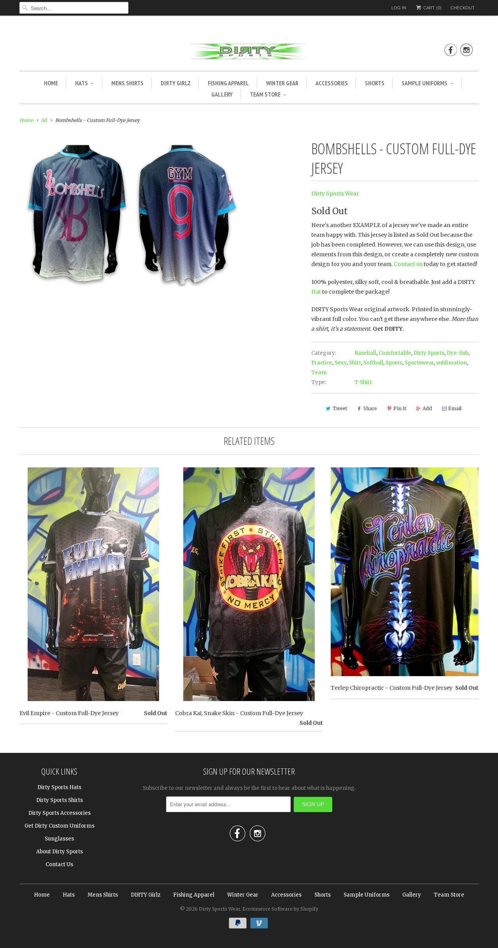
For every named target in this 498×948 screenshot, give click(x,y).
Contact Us (59, 864)
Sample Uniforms (424, 83)
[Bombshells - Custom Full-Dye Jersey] (130, 213)
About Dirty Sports (59, 851)
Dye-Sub (457, 353)
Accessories (332, 83)
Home (51, 83)
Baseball (365, 353)
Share (370, 408)
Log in (398, 7)
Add (427, 408)
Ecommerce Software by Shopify (280, 909)
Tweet (340, 408)
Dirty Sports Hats (59, 787)
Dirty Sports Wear (335, 193)
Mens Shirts (127, 83)
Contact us (408, 264)
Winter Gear (282, 83)
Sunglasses (59, 838)
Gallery (222, 94)
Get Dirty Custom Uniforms (60, 826)
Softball (373, 362)
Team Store (265, 94)
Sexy (341, 362)
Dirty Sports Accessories (59, 813)
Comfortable (395, 353)
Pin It (399, 408)
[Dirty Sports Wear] (249, 53)
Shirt (355, 362)
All (44, 120)
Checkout (463, 7)
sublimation (451, 362)
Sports (394, 362)
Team (319, 372)
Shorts (374, 83)
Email (454, 408)
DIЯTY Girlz (176, 83)
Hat (316, 291)
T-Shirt (363, 382)
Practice (321, 362)
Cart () (432, 7)
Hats (81, 83)
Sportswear (419, 362)
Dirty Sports (429, 353)
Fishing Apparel (228, 83)
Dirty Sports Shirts (59, 800)
